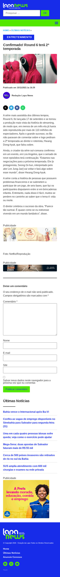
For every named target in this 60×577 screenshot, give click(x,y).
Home (6, 30)
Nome (6, 340)
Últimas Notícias (20, 30)
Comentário (10, 301)
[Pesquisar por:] (21, 13)
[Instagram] (11, 564)
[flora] (30, 240)
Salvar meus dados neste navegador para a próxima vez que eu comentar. (27, 381)
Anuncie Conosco (12, 557)
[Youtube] (17, 564)
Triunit (5, 570)
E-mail (6, 353)
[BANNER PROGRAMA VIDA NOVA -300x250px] (26, 517)
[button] (56, 23)
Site (5, 365)
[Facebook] (5, 564)
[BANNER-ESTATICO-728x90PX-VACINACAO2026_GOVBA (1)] (30, 270)
